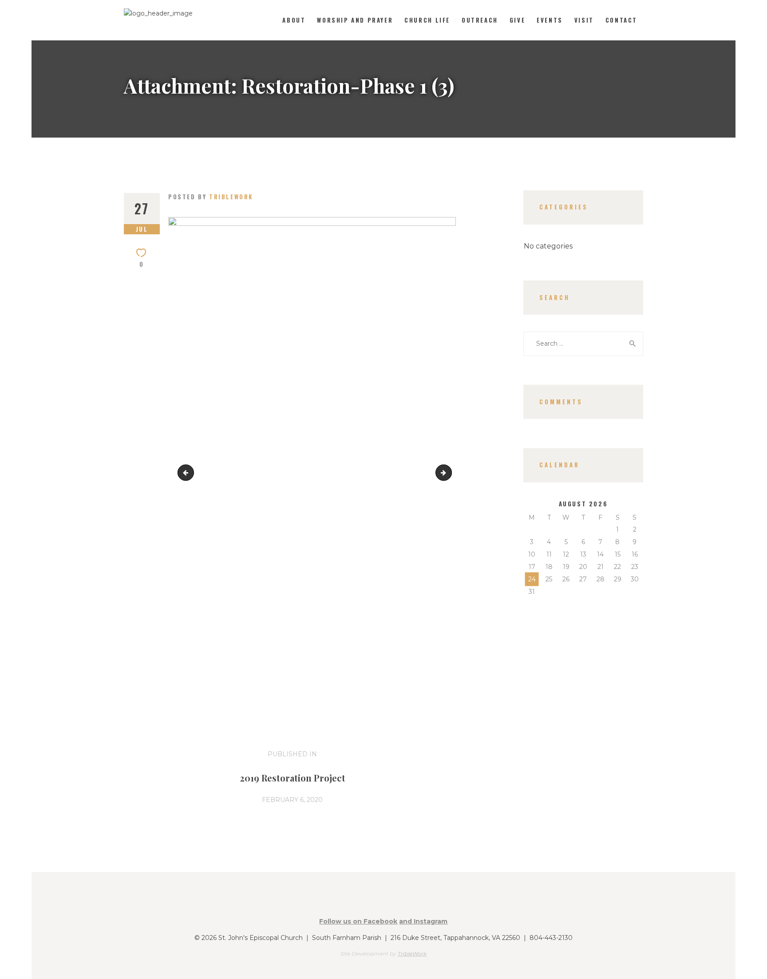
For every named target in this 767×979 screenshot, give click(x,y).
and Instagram (423, 921)
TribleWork (412, 953)
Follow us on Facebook (358, 921)
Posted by (210, 196)
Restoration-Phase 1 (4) (448, 472)
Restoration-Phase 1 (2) (187, 472)
